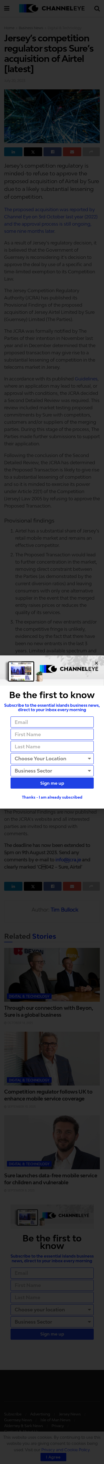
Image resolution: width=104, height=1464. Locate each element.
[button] (96, 663)
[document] (52, 732)
